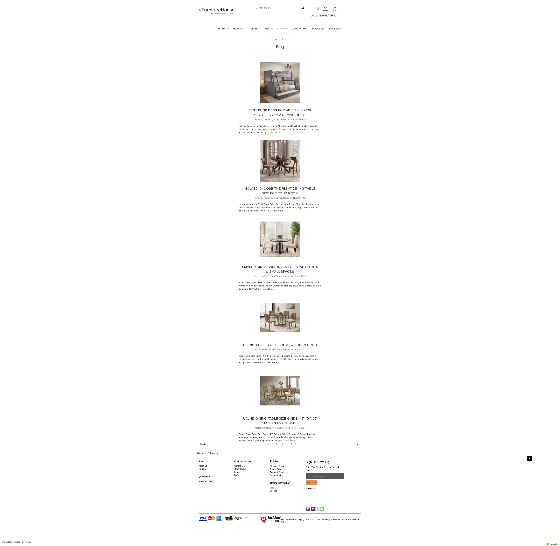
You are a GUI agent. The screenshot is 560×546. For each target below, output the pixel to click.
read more (275, 132)
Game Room (299, 28)
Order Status (240, 469)
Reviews (202, 469)
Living (255, 28)
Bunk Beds (318, 28)
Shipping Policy (277, 466)
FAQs (236, 475)
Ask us (28, 542)
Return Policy (276, 469)
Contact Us (239, 466)
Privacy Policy (276, 475)
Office (281, 28)
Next (358, 444)
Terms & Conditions (279, 472)
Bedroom (239, 28)
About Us (203, 466)
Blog (272, 488)
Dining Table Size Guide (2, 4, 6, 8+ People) (280, 345)
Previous (204, 444)
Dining (222, 28)
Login (236, 472)
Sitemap (274, 491)
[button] (280, 533)
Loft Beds (335, 28)
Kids (268, 28)
